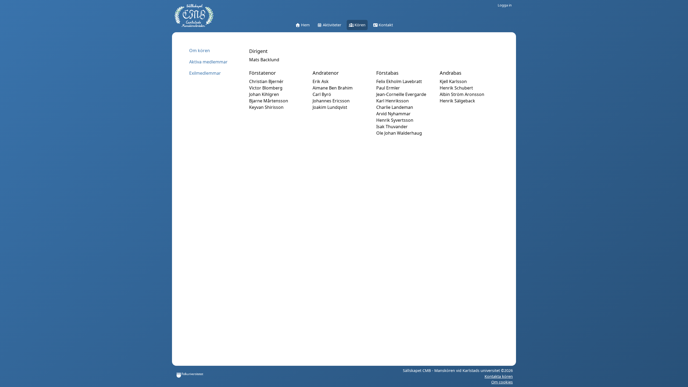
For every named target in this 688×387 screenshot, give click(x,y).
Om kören (199, 50)
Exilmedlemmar (205, 73)
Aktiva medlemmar (208, 62)
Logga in (505, 5)
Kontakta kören (499, 376)
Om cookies (502, 382)
